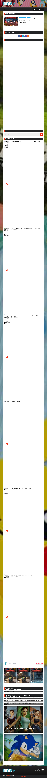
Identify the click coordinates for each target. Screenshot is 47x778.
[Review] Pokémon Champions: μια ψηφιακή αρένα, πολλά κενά (21, 488)
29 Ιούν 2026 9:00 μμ (14, 229)
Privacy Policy (23, 776)
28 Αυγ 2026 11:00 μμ (9, 703)
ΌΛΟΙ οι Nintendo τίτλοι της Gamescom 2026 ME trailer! (18, 696)
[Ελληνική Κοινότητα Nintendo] (9, 5)
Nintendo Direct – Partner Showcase (13, 689)
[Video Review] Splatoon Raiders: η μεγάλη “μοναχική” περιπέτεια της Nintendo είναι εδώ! (25, 141)
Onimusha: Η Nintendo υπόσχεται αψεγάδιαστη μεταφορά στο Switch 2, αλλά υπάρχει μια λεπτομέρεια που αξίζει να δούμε (23, 701)
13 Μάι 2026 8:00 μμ (14, 403)
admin (30, 20)
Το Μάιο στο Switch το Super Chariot (28, 18)
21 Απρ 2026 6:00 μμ (14, 576)
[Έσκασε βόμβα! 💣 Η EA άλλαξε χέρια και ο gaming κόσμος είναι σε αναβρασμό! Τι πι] (36, 675)
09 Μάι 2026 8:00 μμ (14, 489)
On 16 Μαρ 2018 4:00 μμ (23, 20)
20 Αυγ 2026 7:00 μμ (9, 759)
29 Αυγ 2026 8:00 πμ (9, 731)
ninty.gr (8, 775)
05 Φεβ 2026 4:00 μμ (9, 690)
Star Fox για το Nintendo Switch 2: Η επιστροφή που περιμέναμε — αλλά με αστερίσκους (25, 228)
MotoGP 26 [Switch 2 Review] (15, 401)
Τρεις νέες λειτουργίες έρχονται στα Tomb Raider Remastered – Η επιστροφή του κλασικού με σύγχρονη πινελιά (21, 729)
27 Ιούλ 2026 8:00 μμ (14, 142)
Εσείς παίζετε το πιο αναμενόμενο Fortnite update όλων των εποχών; (22, 757)
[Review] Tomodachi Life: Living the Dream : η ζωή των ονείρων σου (21, 575)
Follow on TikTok (39, 663)
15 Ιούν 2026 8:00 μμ (14, 317)
